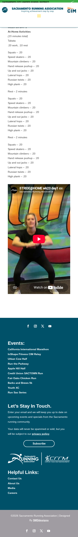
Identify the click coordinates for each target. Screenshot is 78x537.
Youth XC (13, 387)
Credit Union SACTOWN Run (25, 373)
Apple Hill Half (16, 368)
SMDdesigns (41, 520)
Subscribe (39, 443)
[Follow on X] (43, 326)
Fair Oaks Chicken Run (22, 378)
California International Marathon (28, 349)
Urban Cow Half (17, 358)
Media (11, 488)
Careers (12, 492)
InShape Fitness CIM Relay (24, 354)
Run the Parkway (18, 363)
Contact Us (15, 478)
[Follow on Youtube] (50, 326)
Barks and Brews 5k (20, 382)
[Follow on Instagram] (35, 326)
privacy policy (40, 433)
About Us (13, 483)
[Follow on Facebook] (28, 326)
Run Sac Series (17, 392)
